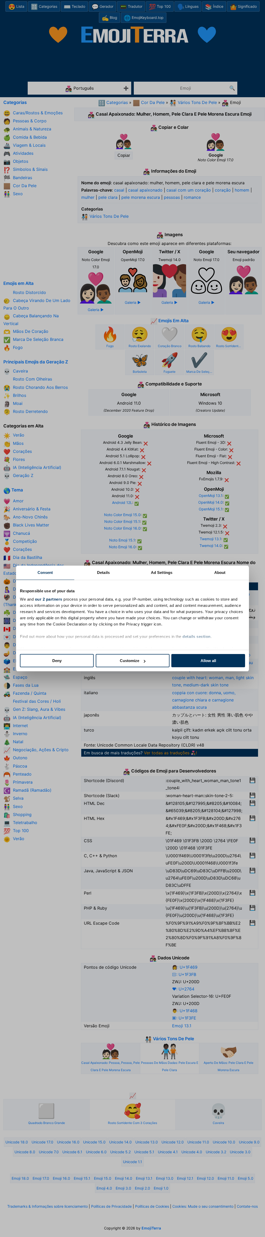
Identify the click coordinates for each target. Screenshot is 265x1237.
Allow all (208, 660)
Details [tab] (103, 572)
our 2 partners (48, 599)
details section (196, 636)
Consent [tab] (45, 572)
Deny (57, 660)
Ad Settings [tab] (161, 572)
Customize (129, 660)
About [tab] (220, 572)
